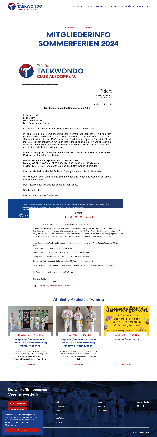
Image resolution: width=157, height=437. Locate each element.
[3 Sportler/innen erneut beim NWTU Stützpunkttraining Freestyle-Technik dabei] (78, 321)
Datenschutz (103, 410)
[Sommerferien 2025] (126, 321)
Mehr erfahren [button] (10, 425)
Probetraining (17, 409)
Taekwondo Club (80, 6)
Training (100, 6)
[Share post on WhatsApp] (86, 217)
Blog (113, 6)
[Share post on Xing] (81, 217)
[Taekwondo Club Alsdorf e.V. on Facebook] (143, 406)
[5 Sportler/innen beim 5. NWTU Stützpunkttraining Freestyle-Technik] (30, 321)
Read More (30, 364)
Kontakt (141, 6)
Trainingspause (68, 286)
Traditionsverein (55, 286)
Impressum (102, 406)
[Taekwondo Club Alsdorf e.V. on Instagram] (137, 406)
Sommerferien (42, 286)
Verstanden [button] (22, 430)
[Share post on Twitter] (70, 217)
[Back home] (25, 6)
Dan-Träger (128, 6)
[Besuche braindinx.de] (144, 432)
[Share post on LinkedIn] (75, 217)
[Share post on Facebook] (65, 217)
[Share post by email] (91, 217)
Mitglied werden (17, 403)
